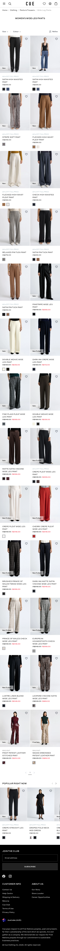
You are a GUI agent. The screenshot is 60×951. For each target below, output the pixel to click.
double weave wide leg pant (12, 360)
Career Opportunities (41, 897)
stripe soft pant (11, 137)
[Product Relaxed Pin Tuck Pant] (15, 227)
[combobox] (5, 31)
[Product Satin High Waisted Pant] (15, 54)
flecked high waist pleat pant (42, 138)
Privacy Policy (8, 912)
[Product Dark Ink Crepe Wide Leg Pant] (45, 337)
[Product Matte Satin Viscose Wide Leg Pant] (15, 446)
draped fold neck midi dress (39, 829)
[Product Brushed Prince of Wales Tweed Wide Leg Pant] (15, 559)
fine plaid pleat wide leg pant (13, 415)
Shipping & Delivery (11, 897)
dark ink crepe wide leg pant (43, 360)
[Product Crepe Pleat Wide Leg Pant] (15, 504)
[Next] (26, 54)
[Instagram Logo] (10, 876)
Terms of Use (8, 908)
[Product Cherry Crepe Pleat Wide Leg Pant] (45, 504)
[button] (10, 3)
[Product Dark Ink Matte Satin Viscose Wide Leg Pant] (45, 559)
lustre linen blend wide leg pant (13, 697)
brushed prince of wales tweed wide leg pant (14, 584)
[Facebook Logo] (3, 876)
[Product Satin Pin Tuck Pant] (45, 227)
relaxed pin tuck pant (14, 252)
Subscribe (30, 866)
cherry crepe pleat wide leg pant (43, 527)
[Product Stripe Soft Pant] (15, 111)
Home (4, 10)
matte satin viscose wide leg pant (13, 470)
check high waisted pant (43, 196)
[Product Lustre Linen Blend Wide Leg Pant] (15, 673)
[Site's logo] (30, 3)
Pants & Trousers (27, 10)
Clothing (13, 10)
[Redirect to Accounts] (50, 3)
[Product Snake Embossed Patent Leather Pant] (45, 728)
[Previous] (3, 54)
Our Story (36, 889)
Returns (5, 901)
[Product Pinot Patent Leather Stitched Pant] (15, 728)
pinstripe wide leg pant (42, 305)
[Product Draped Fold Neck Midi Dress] (40, 804)
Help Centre (7, 893)
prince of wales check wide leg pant (14, 639)
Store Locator (38, 893)
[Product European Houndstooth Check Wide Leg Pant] (45, 616)
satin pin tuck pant (42, 252)
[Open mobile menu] (4, 3)
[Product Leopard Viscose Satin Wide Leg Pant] (45, 673)
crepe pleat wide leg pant (43, 473)
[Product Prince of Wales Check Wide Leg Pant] (15, 616)
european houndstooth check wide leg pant (43, 641)
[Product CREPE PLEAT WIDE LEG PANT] (45, 446)
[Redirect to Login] (44, 3)
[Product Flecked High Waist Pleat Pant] (45, 111)
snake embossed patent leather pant (43, 754)
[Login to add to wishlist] (26, 39)
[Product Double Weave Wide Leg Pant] (15, 337)
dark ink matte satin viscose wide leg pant (44, 582)
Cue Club (6, 904)
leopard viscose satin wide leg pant (44, 697)
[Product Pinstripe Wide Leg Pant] (45, 282)
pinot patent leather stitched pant (13, 754)
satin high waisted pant (12, 80)
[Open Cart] (56, 3)
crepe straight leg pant (12, 829)
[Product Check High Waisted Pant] (45, 169)
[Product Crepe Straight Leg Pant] (13, 804)
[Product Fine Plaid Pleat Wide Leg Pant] (15, 392)
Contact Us (7, 889)
